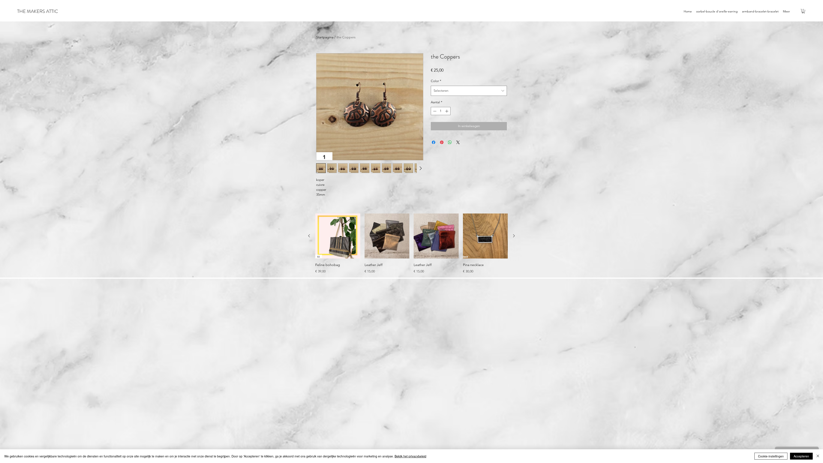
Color (436, 81)
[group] (411, 243)
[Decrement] (434, 111)
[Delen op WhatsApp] (449, 142)
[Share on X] (458, 142)
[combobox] (469, 91)
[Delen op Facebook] (433, 142)
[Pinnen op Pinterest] (441, 142)
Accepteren (801, 456)
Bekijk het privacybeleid (410, 456)
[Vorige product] (309, 235)
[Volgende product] (514, 235)
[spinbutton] (440, 111)
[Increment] (447, 111)
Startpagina (324, 37)
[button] (803, 11)
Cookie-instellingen (771, 456)
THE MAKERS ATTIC (37, 11)
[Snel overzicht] (337, 236)
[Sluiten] (817, 456)
